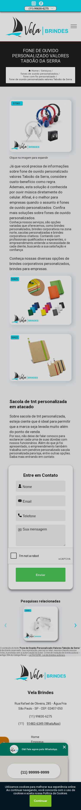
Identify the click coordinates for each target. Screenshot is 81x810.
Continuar (40, 800)
